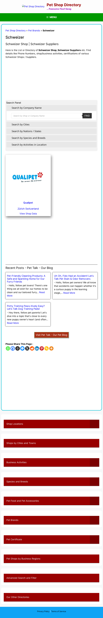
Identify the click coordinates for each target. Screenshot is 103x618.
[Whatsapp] (8, 348)
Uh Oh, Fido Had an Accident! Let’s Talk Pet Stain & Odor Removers (74, 277)
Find (87, 115)
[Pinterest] (42, 348)
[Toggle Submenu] (94, 424)
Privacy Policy (43, 611)
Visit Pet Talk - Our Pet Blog (51, 334)
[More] (51, 348)
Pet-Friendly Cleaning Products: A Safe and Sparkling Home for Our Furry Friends (26, 278)
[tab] (51, 108)
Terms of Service (58, 611)
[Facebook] (13, 348)
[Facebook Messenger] (22, 348)
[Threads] (17, 348)
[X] (27, 348)
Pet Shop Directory (64, 5)
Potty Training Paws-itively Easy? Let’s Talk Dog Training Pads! (26, 307)
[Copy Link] (46, 348)
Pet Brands (34, 30)
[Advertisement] (51, 77)
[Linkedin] (37, 348)
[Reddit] (32, 348)
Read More (69, 293)
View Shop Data (28, 213)
